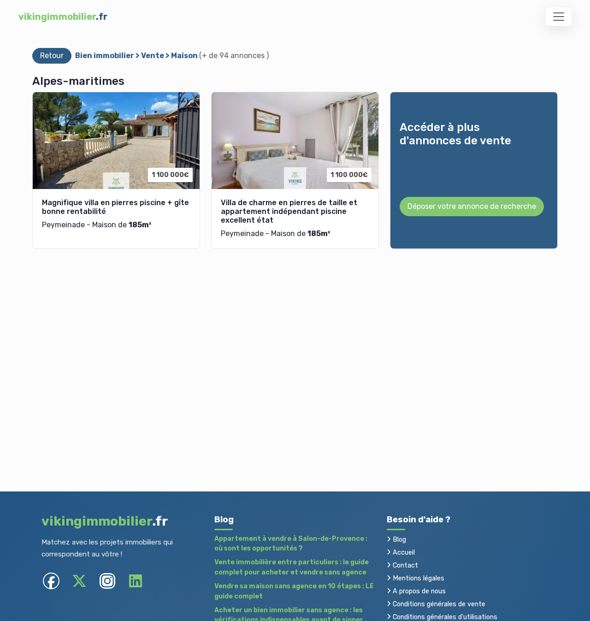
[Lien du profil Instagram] (107, 581)
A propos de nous (418, 591)
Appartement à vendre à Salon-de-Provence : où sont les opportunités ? (290, 544)
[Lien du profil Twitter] (79, 581)
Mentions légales (417, 578)
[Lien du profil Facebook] (50, 581)
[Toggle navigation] (559, 16)
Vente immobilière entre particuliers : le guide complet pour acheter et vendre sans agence (291, 567)
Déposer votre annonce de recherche (471, 206)
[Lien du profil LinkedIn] (135, 581)
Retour (52, 55)
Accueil (403, 552)
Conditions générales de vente (438, 604)
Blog (398, 540)
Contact (404, 565)
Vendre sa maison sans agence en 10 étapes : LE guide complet (294, 591)
